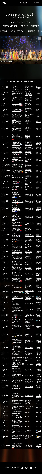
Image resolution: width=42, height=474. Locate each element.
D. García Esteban (28, 88)
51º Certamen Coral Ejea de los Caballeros (17, 246)
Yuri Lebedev (29, 445)
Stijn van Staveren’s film (28, 104)
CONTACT (36, 3)
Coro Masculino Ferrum (28, 263)
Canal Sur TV (16, 296)
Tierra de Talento (17, 298)
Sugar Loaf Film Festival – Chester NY (17, 153)
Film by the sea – (17, 176)
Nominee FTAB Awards (16, 182)
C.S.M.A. (27, 354)
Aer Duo (27, 412)
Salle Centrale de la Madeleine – (17, 224)
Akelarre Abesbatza (28, 268)
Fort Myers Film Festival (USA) (17, 104)
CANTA (38, 93)
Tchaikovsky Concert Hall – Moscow (16, 143)
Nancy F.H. (28, 86)
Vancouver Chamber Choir (28, 279)
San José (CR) (17, 188)
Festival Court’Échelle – (16, 235)
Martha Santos (28, 292)
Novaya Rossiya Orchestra (28, 137)
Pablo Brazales (28, 352)
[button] (39, 38)
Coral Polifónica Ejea (28, 246)
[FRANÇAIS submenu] (27, 2)
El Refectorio (29, 396)
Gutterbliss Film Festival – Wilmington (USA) (17, 158)
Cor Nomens (29, 274)
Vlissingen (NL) (16, 177)
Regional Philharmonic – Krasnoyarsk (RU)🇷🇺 (17, 137)
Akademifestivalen (18, 292)
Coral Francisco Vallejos (28, 252)
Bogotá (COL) (17, 172)
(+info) (27, 123)
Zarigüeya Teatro (28, 431)
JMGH (5, 3)
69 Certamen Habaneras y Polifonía (16, 370)
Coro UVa (28, 92)
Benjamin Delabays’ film (29, 148)
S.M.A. (28, 360)
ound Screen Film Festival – (18, 165)
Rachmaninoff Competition (29, 194)
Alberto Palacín (27, 116)
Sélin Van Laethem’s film (28, 240)
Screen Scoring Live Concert (29, 341)
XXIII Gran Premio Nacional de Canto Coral (18, 364)
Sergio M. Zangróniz (28, 94)
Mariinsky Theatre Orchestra (28, 143)
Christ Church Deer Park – (16, 279)
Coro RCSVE (29, 114)
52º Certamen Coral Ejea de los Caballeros (17, 115)
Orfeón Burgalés (28, 257)
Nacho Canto (29, 291)
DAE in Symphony (28, 335)
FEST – (17, 240)
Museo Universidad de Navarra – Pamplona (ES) (16, 122)
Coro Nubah (29, 303)
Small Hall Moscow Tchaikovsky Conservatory (16, 208)
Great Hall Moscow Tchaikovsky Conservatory (16, 194)
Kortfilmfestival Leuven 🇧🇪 (17, 286)
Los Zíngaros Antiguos (39, 297)
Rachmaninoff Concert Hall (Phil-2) (17, 201)
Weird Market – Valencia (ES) (17, 148)
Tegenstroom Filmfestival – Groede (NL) (16, 229)
